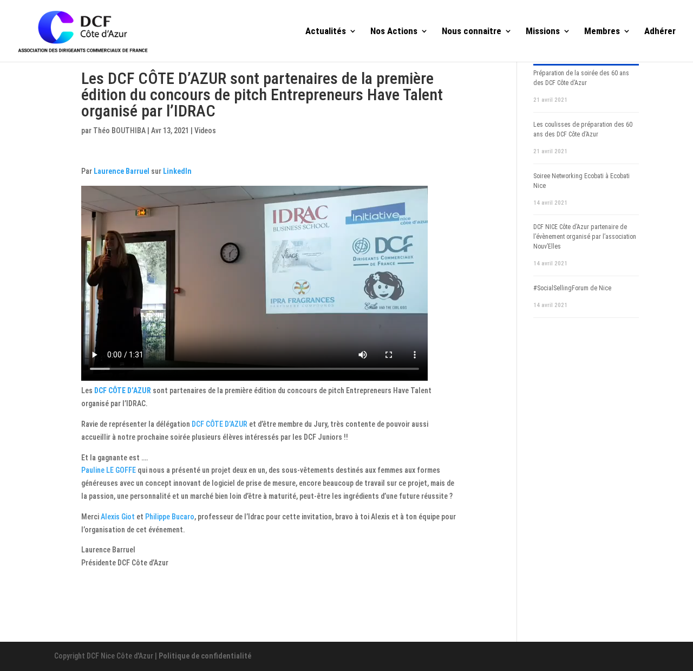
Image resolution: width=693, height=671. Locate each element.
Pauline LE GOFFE (108, 470)
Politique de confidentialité (205, 656)
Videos (205, 130)
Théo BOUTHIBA (119, 130)
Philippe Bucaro (169, 516)
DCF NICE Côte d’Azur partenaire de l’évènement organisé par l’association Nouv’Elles (584, 236)
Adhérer (660, 31)
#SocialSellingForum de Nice (572, 288)
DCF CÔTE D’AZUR (122, 390)
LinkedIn (177, 171)
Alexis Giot (118, 516)
